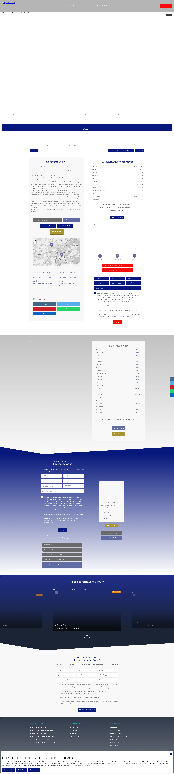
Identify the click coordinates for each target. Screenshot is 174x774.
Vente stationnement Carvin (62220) (40, 733)
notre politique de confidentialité (80, 765)
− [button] (35, 243)
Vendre (84, 6)
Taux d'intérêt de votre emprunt (54, 559)
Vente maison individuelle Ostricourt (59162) (43, 736)
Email (129, 278)
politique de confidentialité (120, 316)
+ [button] (35, 240)
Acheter (72, 6)
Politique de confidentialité (118, 736)
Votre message (100, 288)
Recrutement (92, 6)
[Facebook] (50, 291)
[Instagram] (54, 291)
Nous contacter (74, 736)
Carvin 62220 (45, 146)
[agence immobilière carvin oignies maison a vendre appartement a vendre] (155, 6)
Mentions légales (115, 733)
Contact (104, 6)
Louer (78, 6)
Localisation (102, 674)
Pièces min (102, 680)
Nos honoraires (115, 730)
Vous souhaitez (130, 282)
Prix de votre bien (49, 550)
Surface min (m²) (83, 680)
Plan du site (113, 739)
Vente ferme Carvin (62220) (38, 727)
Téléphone (98, 283)
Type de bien (81, 674)
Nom (112, 278)
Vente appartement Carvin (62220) (40, 739)
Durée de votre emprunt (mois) (54, 554)
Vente (32, 146)
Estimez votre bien (75, 727)
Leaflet (62, 265)
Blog (98, 6)
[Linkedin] (58, 291)
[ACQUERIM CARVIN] (13, 6)
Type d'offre (60, 674)
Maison (37, 146)
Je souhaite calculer (48, 544)
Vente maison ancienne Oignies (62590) (42, 730)
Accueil (66, 6)
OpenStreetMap (70, 265)
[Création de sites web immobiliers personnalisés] (123, 745)
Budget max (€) (63, 680)
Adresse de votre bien (111, 270)
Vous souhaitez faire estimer (113, 265)
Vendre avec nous (75, 730)
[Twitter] (62, 291)
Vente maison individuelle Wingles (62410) (42, 742)
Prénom (97, 278)
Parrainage (111, 6)
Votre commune (116, 283)
